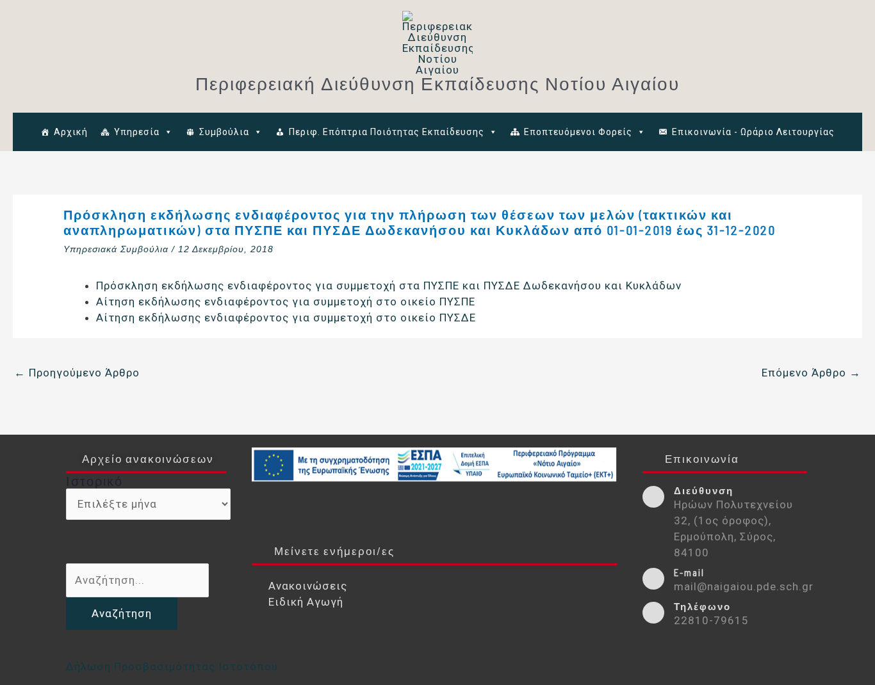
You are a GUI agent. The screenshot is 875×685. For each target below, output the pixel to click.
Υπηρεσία (136, 132)
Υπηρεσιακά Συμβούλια (115, 249)
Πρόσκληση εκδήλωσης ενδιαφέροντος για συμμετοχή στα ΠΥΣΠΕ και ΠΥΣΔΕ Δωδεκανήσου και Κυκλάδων (389, 285)
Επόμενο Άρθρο (811, 372)
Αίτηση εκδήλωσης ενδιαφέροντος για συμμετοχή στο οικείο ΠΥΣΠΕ (285, 301)
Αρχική (71, 132)
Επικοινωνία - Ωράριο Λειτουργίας (753, 132)
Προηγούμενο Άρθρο (77, 372)
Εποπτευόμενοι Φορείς (578, 132)
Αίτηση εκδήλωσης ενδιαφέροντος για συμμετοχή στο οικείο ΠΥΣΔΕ (286, 317)
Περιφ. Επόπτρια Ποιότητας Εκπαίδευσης (386, 132)
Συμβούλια (224, 132)
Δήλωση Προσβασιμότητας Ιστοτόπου (172, 666)
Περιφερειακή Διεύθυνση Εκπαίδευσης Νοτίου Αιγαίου (437, 83)
